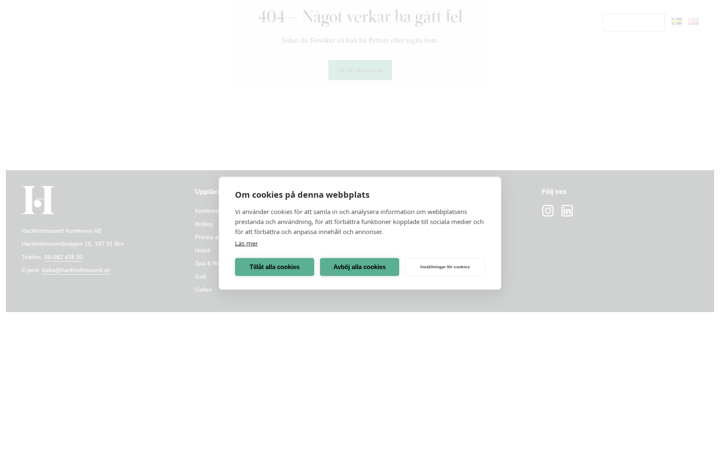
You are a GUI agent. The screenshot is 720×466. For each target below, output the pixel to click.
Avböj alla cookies (359, 266)
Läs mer (246, 243)
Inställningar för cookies (445, 266)
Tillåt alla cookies (275, 266)
